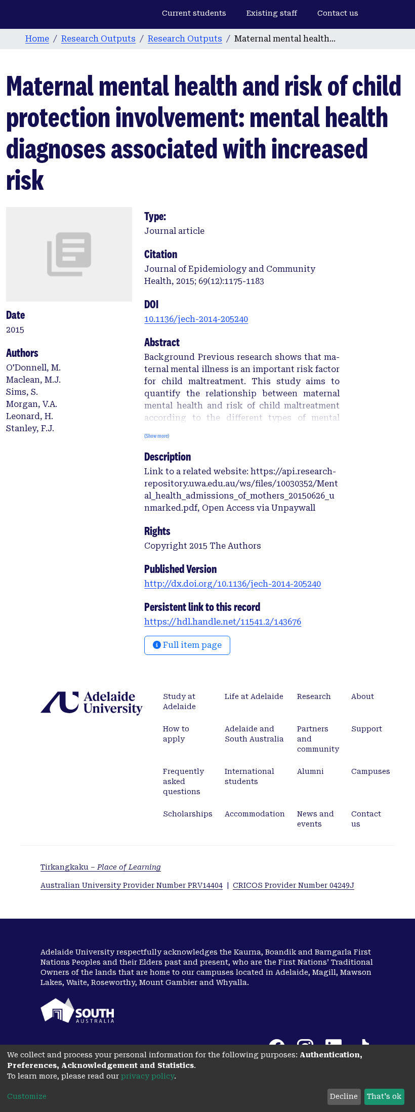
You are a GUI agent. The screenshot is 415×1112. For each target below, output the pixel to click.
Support (366, 729)
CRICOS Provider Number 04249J (293, 885)
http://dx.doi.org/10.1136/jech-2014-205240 (232, 584)
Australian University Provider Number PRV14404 (131, 885)
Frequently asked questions (183, 781)
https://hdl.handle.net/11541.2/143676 (222, 622)
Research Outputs (98, 39)
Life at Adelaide (254, 696)
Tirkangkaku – (100, 867)
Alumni (310, 771)
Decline (344, 1096)
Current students (194, 13)
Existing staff (271, 13)
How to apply (176, 734)
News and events (315, 819)
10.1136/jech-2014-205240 (196, 319)
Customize (27, 1096)
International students (249, 776)
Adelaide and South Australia (254, 734)
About (362, 696)
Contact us (337, 13)
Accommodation (255, 814)
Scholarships (188, 814)
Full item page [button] (191, 645)
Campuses (370, 771)
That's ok (384, 1096)
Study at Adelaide (179, 701)
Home (37, 39)
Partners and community (318, 739)
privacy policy (147, 1076)
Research (314, 696)
